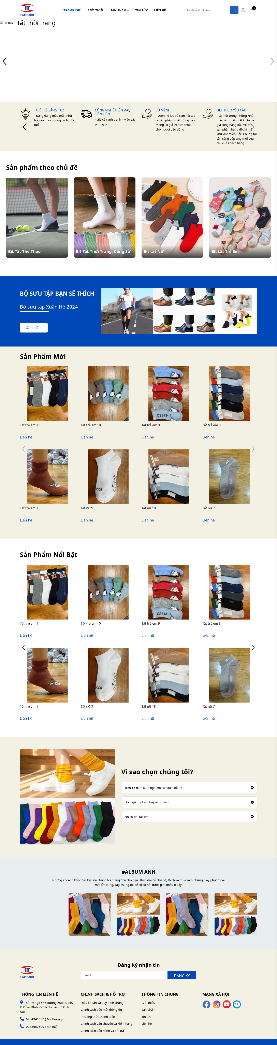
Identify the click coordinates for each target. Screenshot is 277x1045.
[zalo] (237, 1004)
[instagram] (217, 1004)
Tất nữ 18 (88, 508)
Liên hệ (160, 10)
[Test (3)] (90, 914)
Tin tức (141, 10)
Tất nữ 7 (148, 508)
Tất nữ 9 (26, 508)
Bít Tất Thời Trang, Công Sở (103, 251)
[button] (5, 61)
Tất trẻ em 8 (151, 425)
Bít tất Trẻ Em (225, 251)
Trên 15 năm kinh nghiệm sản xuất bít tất (153, 788)
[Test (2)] (138, 914)
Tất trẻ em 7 (211, 425)
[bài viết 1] (41, 914)
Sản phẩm (118, 10)
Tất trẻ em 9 (90, 425)
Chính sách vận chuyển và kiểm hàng (106, 1023)
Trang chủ (72, 10)
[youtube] (227, 1004)
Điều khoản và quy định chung (102, 1003)
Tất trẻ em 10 (30, 425)
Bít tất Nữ (154, 251)
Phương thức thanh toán (98, 1017)
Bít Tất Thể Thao (24, 251)
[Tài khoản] (243, 10)
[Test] (236, 914)
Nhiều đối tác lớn (136, 817)
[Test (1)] (187, 914)
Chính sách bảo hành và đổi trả (102, 1031)
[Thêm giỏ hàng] (52, 403)
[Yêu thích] (42, 403)
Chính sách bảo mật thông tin (101, 1009)
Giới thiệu (95, 10)
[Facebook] (206, 1004)
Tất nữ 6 (208, 508)
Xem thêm (34, 327)
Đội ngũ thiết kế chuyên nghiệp (147, 802)
